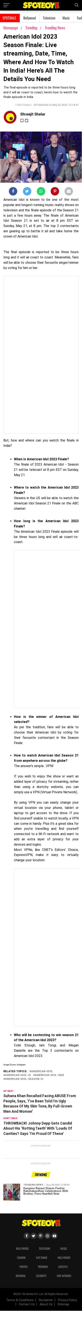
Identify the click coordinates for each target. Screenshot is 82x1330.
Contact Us (27, 1304)
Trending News (55, 27)
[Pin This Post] (55, 192)
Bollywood (29, 17)
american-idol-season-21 (24, 1079)
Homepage (10, 27)
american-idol (42, 1071)
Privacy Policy (67, 1300)
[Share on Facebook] (13, 192)
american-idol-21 (18, 1075)
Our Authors (64, 1276)
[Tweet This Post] (27, 192)
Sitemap (63, 1304)
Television (49, 17)
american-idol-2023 (49, 1075)
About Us (46, 1304)
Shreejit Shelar (32, 114)
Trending (31, 27)
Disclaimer (46, 1300)
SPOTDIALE (9, 17)
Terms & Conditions (20, 1300)
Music (66, 17)
